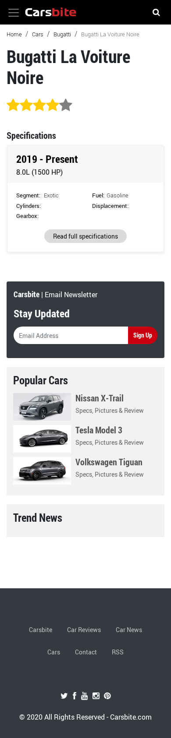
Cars (37, 34)
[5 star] (65, 105)
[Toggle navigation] (13, 12)
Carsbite (40, 630)
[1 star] (13, 105)
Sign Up (142, 335)
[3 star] (39, 105)
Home (14, 34)
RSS (118, 652)
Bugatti (62, 34)
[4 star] (52, 105)
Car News (129, 630)
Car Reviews (84, 630)
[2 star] (26, 105)
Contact (86, 652)
